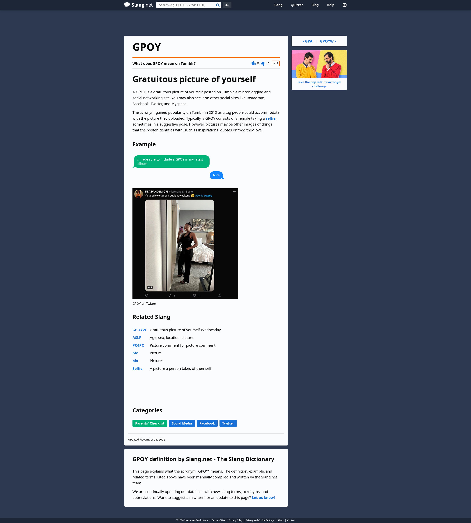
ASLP (136, 337)
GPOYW (139, 329)
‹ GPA (307, 41)
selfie (271, 118)
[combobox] (188, 5)
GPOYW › (328, 41)
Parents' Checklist (149, 423)
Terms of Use (218, 520)
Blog (315, 5)
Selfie (137, 368)
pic (135, 353)
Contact (291, 520)
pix (135, 360)
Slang (278, 5)
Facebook (207, 423)
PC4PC (138, 345)
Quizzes (297, 5)
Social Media (182, 423)
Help (330, 5)
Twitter (228, 423)
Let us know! (263, 497)
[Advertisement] (235, 23)
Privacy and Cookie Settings (260, 520)
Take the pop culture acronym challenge (319, 84)
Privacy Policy (235, 520)
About (281, 520)
